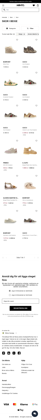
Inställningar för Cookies (10, 393)
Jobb (3, 367)
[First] (3, 257)
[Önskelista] (33, 5)
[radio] (10, 291)
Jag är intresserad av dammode (21, 291)
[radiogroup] (20, 293)
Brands (4, 373)
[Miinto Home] (20, 5)
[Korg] (37, 5)
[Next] (34, 257)
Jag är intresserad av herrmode (22, 295)
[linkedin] (8, 353)
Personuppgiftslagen (9, 387)
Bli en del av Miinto (8, 370)
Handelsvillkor (6, 384)
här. (32, 316)
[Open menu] (3, 5)
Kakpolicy (5, 390)
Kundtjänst (24, 367)
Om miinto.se (6, 364)
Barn (11, 17)
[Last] (38, 257)
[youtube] (14, 353)
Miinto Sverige (9, 333)
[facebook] (19, 353)
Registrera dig (20, 308)
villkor (27, 314)
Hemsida (4, 17)
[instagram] (3, 353)
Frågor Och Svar (26, 364)
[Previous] (6, 257)
